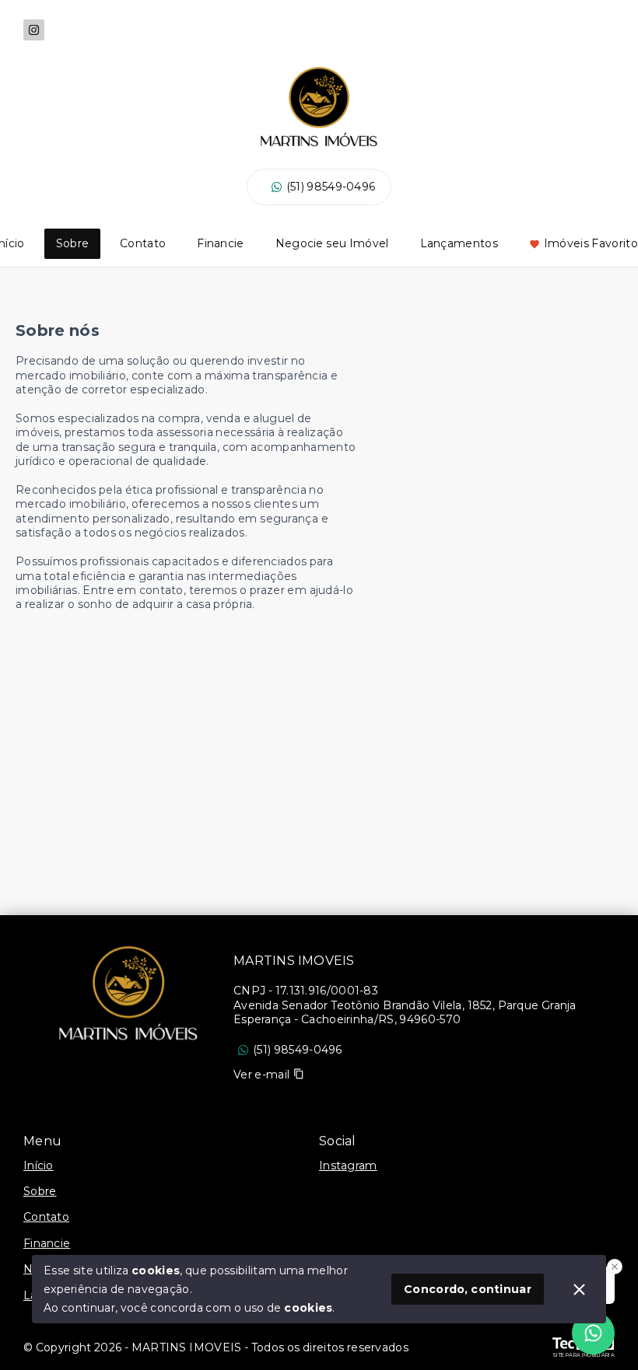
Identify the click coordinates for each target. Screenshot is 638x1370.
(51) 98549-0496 (331, 187)
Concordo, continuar (467, 1289)
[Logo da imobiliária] (128, 992)
